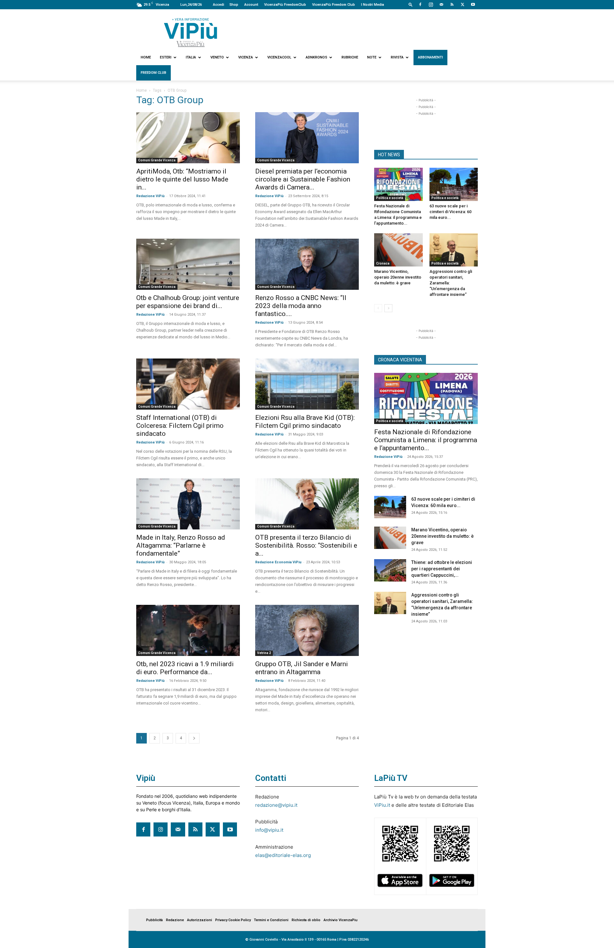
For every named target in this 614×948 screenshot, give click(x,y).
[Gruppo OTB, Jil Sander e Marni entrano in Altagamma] (307, 630)
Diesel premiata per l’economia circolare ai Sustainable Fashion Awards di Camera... (302, 179)
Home (146, 57)
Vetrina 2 (264, 653)
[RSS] (452, 4)
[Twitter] (462, 4)
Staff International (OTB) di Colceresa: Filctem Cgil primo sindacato (180, 425)
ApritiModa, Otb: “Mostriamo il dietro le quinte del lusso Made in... (182, 179)
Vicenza (245, 57)
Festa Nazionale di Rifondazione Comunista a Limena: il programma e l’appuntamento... (425, 440)
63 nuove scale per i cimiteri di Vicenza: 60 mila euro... (450, 212)
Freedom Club (153, 73)
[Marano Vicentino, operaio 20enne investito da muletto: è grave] (398, 249)
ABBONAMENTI (430, 57)
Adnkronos (316, 57)
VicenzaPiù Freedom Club (333, 5)
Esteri (165, 57)
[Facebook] (420, 4)
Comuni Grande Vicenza (157, 160)
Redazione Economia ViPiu (278, 562)
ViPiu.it (382, 805)
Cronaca (383, 263)
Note (371, 57)
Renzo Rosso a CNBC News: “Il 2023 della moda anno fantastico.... (300, 306)
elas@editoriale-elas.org (283, 855)
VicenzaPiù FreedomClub (285, 5)
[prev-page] (378, 308)
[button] (410, 4)
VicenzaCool (279, 57)
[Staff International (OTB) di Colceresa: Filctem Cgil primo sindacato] (188, 384)
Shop (233, 5)
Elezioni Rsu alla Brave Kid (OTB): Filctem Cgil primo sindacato (305, 421)
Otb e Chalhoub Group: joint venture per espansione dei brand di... (187, 302)
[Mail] (441, 4)
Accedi (218, 5)
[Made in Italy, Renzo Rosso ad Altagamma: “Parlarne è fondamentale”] (188, 503)
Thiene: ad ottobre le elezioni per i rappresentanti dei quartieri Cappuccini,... (441, 569)
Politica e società (389, 198)
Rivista (397, 57)
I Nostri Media (372, 5)
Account (251, 5)
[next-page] (194, 738)
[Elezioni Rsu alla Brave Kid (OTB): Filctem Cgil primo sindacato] (307, 384)
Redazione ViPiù (150, 196)
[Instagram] (431, 4)
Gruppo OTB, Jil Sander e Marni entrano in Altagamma (301, 668)
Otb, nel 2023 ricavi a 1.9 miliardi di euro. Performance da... (185, 668)
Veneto (217, 57)
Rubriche (350, 57)
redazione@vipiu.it (276, 805)
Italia (191, 57)
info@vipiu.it (269, 830)
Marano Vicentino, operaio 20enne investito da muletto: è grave (397, 277)
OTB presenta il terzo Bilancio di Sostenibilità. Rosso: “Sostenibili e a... (306, 545)
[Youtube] (473, 4)
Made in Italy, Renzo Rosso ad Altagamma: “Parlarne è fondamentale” (180, 545)
